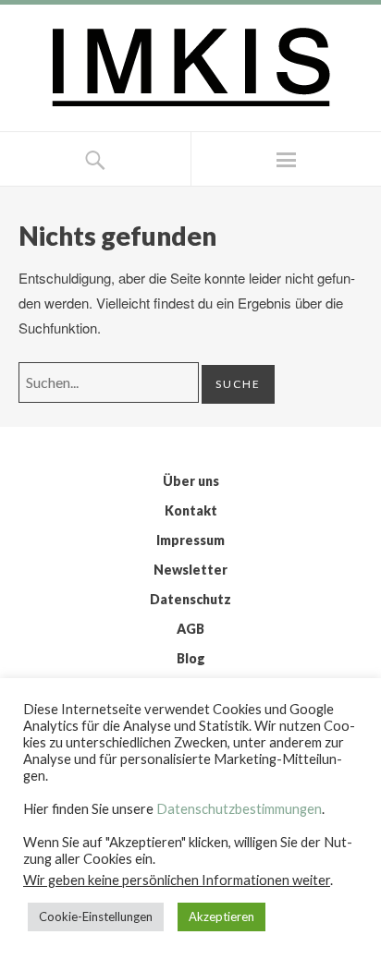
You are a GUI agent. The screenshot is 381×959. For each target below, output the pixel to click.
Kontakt (191, 510)
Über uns (191, 481)
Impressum (190, 540)
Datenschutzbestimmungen (239, 809)
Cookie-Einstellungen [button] (96, 916)
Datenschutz (190, 599)
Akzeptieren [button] (221, 916)
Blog (191, 658)
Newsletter (190, 569)
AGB (190, 629)
